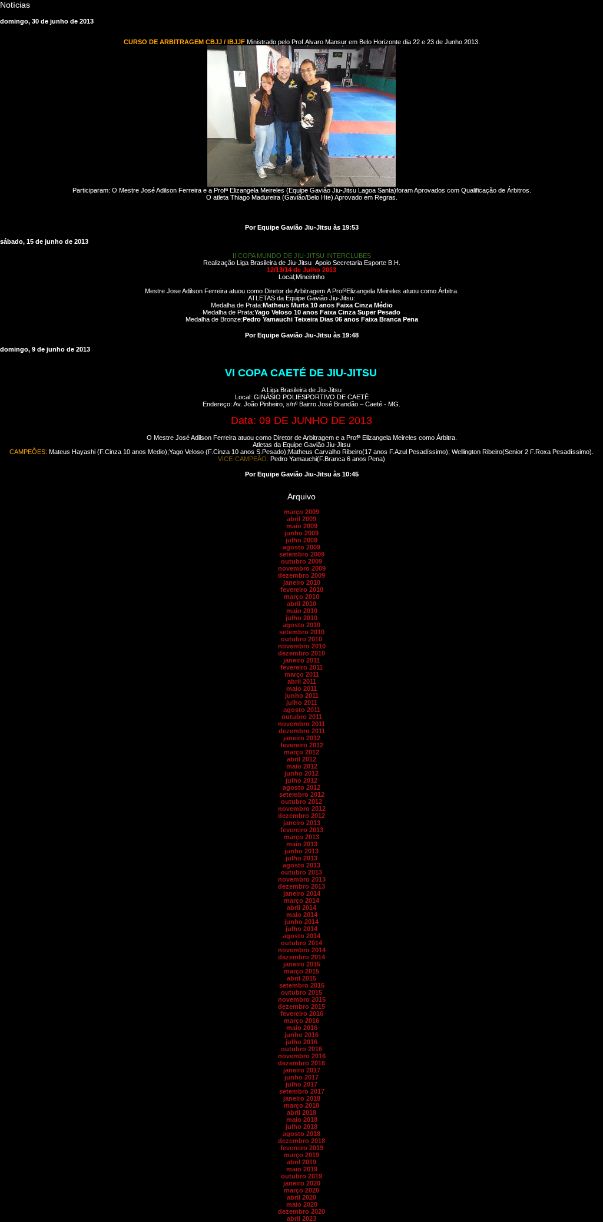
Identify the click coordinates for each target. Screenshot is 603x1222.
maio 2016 (301, 1027)
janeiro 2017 (301, 1070)
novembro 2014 (302, 949)
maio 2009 (301, 525)
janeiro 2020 (301, 1183)
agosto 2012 (301, 787)
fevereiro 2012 (301, 745)
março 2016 (301, 1020)
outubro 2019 (301, 1176)
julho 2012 (301, 780)
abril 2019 (301, 1161)
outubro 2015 (301, 992)
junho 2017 (301, 1077)
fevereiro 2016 (301, 1013)
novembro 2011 (301, 723)
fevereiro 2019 (301, 1147)
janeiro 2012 (301, 737)
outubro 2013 (301, 872)
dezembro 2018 (301, 1140)
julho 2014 (301, 928)
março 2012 (301, 752)
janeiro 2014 (301, 893)
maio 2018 (301, 1119)
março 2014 (301, 900)
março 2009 (301, 511)
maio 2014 (301, 914)
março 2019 (301, 1154)
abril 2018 (301, 1112)
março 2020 (301, 1190)
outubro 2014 (301, 942)
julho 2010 (301, 617)
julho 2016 (301, 1041)
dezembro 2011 (302, 730)
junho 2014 (301, 921)
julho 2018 (301, 1126)
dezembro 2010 (301, 653)
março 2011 (301, 674)
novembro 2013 (302, 879)
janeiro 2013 (301, 822)
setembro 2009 (301, 554)
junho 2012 (301, 773)
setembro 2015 (301, 985)
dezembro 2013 (301, 886)
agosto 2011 (301, 709)
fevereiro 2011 (301, 667)
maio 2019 (301, 1169)
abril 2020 (301, 1197)
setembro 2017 (301, 1091)
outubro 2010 (301, 639)
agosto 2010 (301, 624)
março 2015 (301, 971)
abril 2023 (301, 1218)
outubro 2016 (301, 1048)
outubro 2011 (301, 716)
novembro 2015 (302, 999)
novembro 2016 (302, 1055)
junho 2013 (301, 851)
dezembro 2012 (301, 815)
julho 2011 (301, 702)
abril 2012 (301, 759)
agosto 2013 (301, 865)
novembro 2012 (302, 808)
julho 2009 (301, 540)
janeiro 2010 (301, 582)
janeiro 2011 (301, 660)
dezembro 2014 (301, 957)
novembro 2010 (302, 646)
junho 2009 (301, 533)
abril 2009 (301, 518)
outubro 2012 (301, 801)
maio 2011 (301, 688)
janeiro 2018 (301, 1098)
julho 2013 (301, 858)
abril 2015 (301, 978)
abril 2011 (301, 681)
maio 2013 (301, 843)
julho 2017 (301, 1084)
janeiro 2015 (301, 964)
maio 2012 (301, 766)
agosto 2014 (301, 935)
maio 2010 (301, 610)
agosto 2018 (301, 1133)
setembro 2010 (301, 631)
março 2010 (301, 596)
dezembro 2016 (301, 1063)
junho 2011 (302, 695)
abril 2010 (301, 603)
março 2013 (301, 836)
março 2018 (301, 1105)
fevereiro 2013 (301, 829)
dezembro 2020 (301, 1211)
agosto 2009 (301, 547)
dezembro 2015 (301, 1006)
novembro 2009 (302, 568)
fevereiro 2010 (301, 589)
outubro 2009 (301, 561)
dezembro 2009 (301, 575)
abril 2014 (301, 907)
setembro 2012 (301, 794)
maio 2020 (301, 1204)
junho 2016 (301, 1034)
